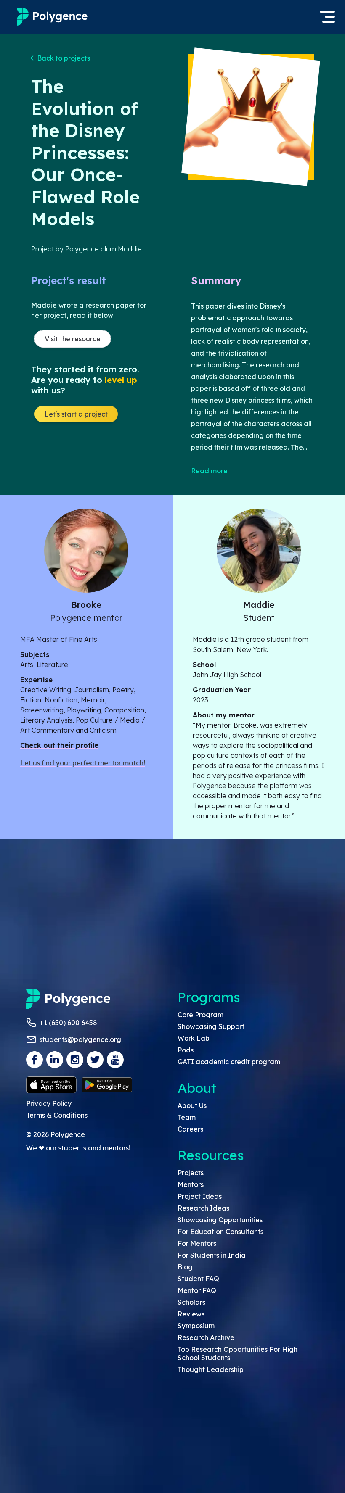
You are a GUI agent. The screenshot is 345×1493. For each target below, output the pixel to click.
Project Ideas (200, 1196)
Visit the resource (73, 339)
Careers (190, 1129)
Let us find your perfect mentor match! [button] (82, 763)
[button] (60, 58)
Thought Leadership (211, 1369)
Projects (191, 1173)
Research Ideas (203, 1208)
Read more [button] (209, 471)
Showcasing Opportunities (220, 1220)
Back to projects (63, 58)
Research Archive (206, 1337)
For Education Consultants (220, 1231)
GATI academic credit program (229, 1062)
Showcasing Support (211, 1026)
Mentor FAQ (197, 1290)
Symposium (196, 1326)
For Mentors (197, 1243)
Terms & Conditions (57, 1115)
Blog (185, 1267)
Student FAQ (198, 1278)
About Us (192, 1105)
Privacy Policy (49, 1103)
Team (187, 1117)
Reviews (191, 1314)
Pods (186, 1050)
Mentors (191, 1184)
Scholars (191, 1302)
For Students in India (212, 1255)
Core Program (200, 1014)
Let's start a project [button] (76, 414)
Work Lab (194, 1038)
